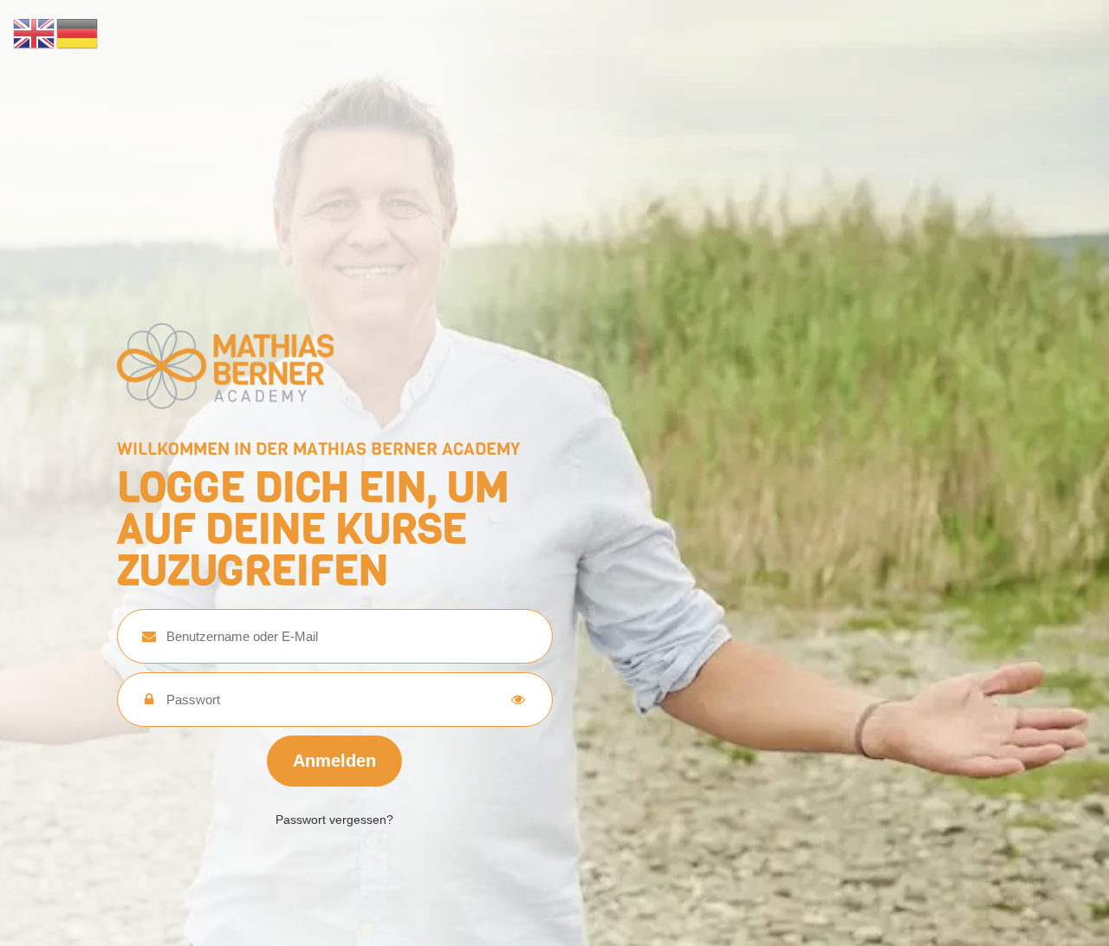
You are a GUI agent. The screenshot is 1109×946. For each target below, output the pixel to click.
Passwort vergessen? (334, 819)
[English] (34, 32)
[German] (78, 32)
